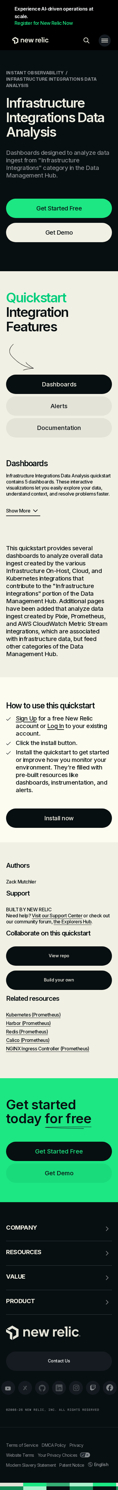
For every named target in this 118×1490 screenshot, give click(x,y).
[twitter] (25, 1388)
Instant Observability (35, 73)
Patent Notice (71, 1465)
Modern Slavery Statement (31, 1465)
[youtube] (8, 1388)
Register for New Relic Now (44, 23)
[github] (42, 1388)
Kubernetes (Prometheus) (33, 1015)
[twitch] (93, 1388)
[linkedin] (59, 1388)
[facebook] (110, 1388)
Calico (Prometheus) (28, 1040)
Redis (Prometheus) (27, 1032)
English (101, 1464)
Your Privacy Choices (57, 1455)
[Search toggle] (86, 40)
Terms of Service (22, 1445)
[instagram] (76, 1388)
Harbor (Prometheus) (28, 1023)
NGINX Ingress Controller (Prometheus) (47, 1049)
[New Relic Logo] (29, 40)
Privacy (77, 1445)
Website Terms (20, 1455)
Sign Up (26, 718)
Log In (55, 726)
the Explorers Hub (72, 922)
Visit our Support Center (57, 916)
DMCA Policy (54, 1445)
